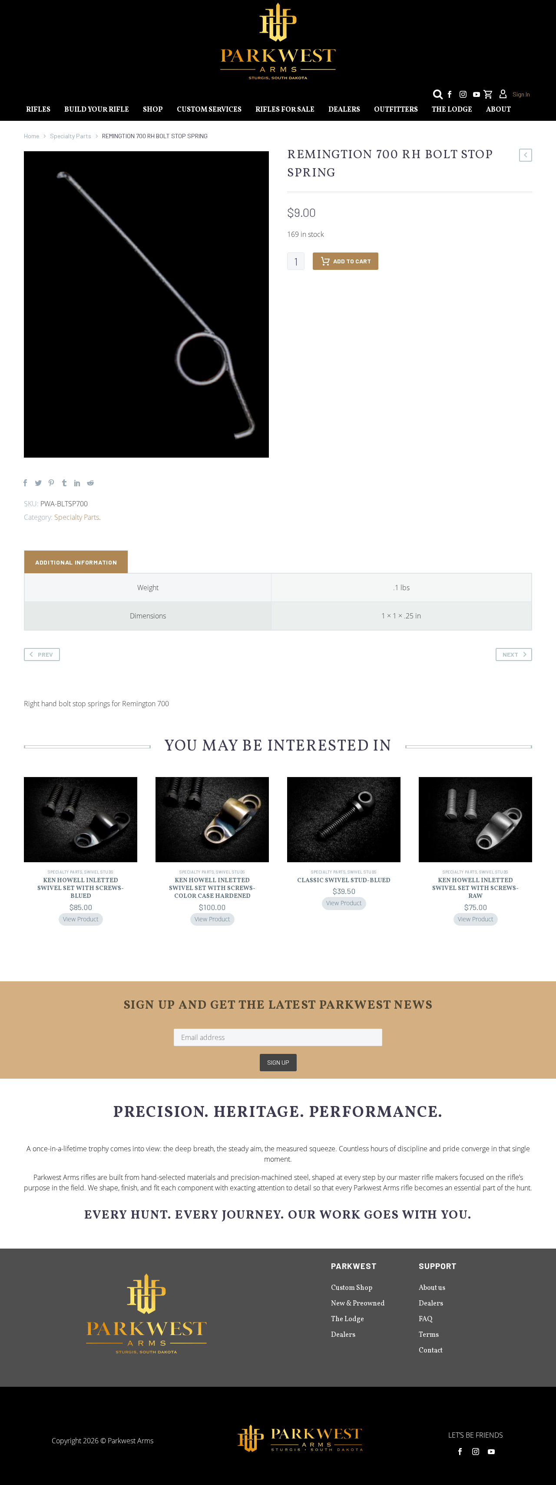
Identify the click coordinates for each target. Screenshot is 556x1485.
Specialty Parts (70, 136)
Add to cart (352, 261)
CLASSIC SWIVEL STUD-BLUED (344, 881)
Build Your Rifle (96, 110)
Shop (153, 110)
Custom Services (209, 110)
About (498, 110)
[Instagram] (463, 94)
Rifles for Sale (284, 110)
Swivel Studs (98, 872)
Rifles (38, 110)
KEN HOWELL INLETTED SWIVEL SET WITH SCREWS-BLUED (80, 888)
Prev (45, 654)
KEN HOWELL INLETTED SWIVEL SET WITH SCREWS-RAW (475, 888)
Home (31, 136)
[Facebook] (449, 94)
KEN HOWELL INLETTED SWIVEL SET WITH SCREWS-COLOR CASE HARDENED (212, 888)
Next (510, 654)
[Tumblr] (64, 482)
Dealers (344, 110)
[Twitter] (38, 482)
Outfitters (396, 110)
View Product (81, 919)
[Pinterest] (51, 482)
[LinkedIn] (77, 482)
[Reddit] (90, 482)
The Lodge (452, 110)
